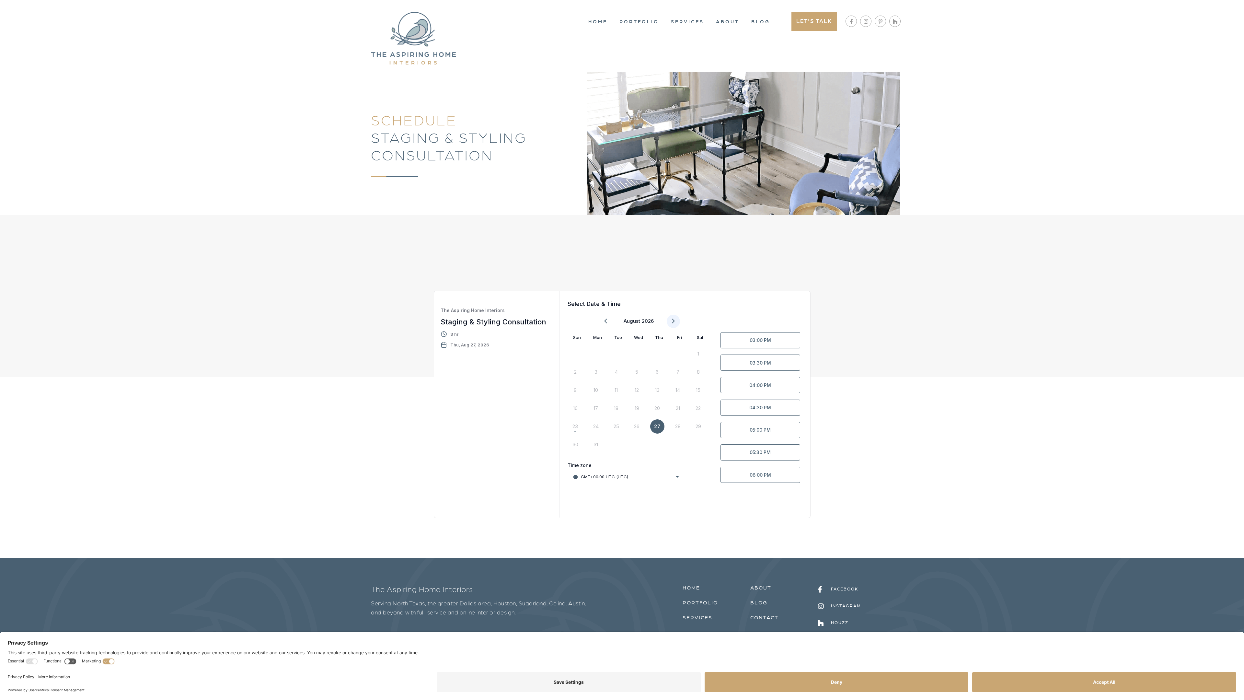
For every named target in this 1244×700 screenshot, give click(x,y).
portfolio (700, 602)
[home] (413, 38)
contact (764, 617)
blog (758, 602)
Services (687, 21)
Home (597, 21)
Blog (760, 21)
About (727, 21)
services (697, 617)
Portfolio (639, 21)
